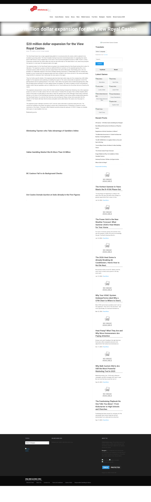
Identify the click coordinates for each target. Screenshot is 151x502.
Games (67, 17)
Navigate (104, 450)
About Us (38, 482)
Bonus (73, 17)
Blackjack (102, 17)
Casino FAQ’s (68, 482)
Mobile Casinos (85, 17)
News (78, 17)
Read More (106, 200)
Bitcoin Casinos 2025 (119, 17)
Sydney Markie (45, 51)
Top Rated (102, 69)
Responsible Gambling (101, 166)
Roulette (108, 17)
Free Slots (94, 17)
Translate (106, 54)
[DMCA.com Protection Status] (112, 467)
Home (51, 17)
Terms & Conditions (57, 482)
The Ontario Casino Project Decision (104, 150)
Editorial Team (30, 482)
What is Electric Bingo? (101, 162)
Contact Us (47, 482)
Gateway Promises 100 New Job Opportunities (107, 159)
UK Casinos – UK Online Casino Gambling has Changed (109, 122)
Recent (116, 69)
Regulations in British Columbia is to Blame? (106, 131)
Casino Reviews (59, 17)
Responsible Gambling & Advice (83, 482)
